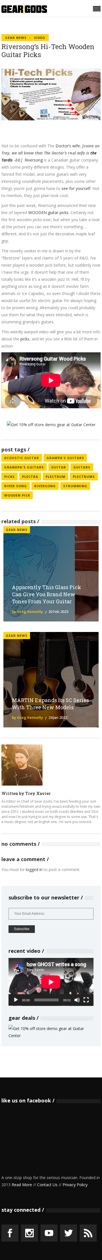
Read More (22, 1184)
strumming (75, 486)
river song (15, 486)
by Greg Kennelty (27, 611)
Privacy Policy (75, 1184)
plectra (30, 476)
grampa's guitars (65, 458)
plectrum (55, 476)
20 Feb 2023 (58, 611)
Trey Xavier (38, 793)
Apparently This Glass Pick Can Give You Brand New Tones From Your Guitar (46, 594)
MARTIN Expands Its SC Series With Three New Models (50, 704)
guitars (81, 467)
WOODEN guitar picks (48, 212)
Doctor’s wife (68, 145)
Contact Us (47, 1184)
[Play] (16, 1000)
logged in (34, 869)
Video (39, 37)
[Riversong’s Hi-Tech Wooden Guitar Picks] (21, 765)
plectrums (84, 476)
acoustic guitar (21, 458)
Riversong (34, 160)
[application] (51, 982)
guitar (58, 467)
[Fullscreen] (86, 1000)
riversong (45, 486)
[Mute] (77, 1000)
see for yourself (75, 188)
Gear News (16, 37)
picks (24, 339)
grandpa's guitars (24, 467)
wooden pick (17, 495)
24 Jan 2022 (57, 717)
